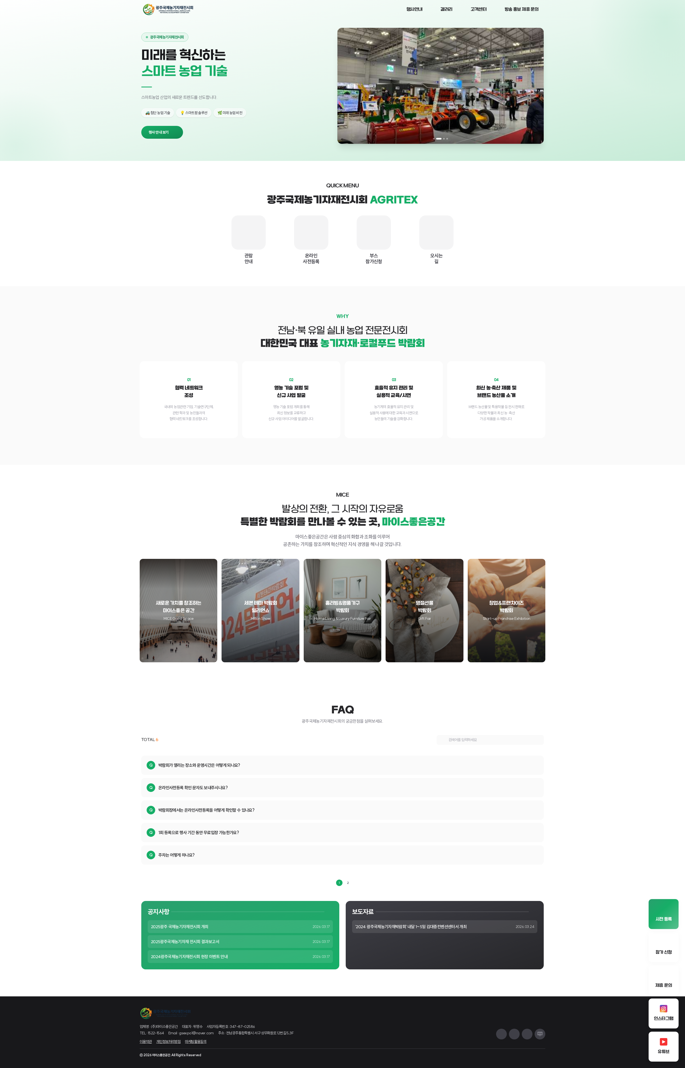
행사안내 (414, 9)
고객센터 (478, 9)
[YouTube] (514, 1034)
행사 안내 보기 (159, 132)
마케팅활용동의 (195, 1041)
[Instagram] (501, 1034)
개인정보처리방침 (168, 1041)
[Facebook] (527, 1034)
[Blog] (540, 1034)
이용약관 (146, 1041)
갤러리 (446, 9)
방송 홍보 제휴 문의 (521, 9)
